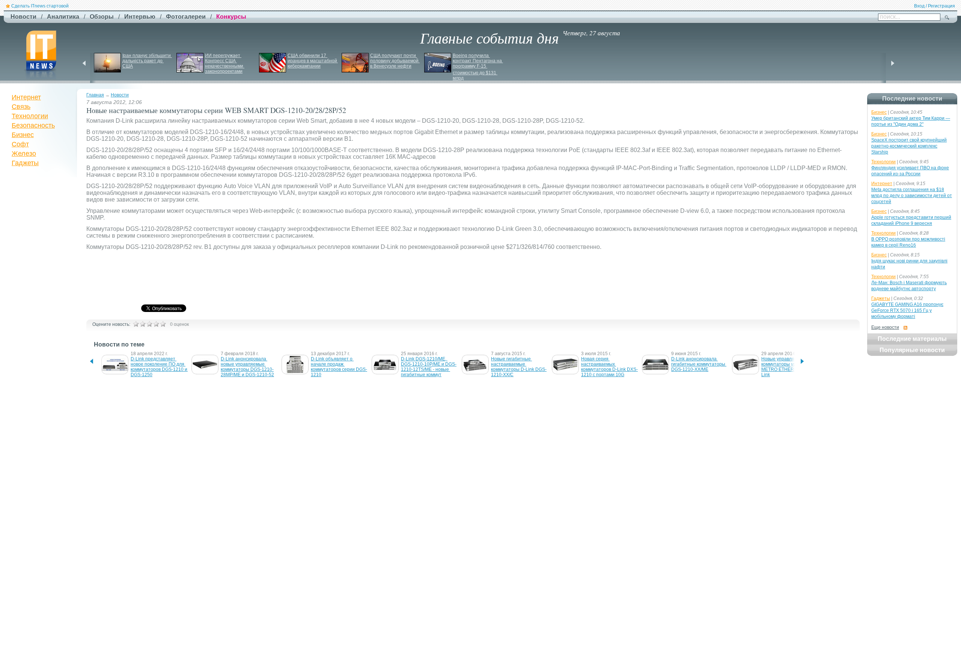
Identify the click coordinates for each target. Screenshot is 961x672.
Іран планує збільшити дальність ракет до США (147, 61)
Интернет (26, 97)
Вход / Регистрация (934, 6)
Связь (21, 106)
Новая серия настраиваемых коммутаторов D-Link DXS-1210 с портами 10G (609, 366)
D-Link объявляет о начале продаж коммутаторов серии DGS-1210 (339, 366)
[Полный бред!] (136, 324)
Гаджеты (25, 163)
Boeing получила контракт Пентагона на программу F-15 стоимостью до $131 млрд (478, 67)
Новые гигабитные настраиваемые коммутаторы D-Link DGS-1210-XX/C (519, 366)
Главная (95, 95)
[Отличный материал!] (163, 324)
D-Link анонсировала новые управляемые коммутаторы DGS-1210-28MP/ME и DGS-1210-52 (247, 366)
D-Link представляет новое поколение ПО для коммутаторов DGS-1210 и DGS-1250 (159, 366)
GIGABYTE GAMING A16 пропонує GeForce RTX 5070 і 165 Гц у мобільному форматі (907, 310)
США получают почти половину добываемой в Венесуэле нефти (395, 61)
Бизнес (23, 135)
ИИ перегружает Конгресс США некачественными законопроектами (224, 63)
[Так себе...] (149, 324)
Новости (120, 95)
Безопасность (33, 125)
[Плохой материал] (142, 324)
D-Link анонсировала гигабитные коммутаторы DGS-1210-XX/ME (698, 364)
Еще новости (885, 327)
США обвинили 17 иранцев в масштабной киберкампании (313, 61)
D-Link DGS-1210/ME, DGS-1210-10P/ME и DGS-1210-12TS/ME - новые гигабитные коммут (428, 366)
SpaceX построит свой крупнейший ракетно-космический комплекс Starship (909, 146)
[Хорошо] (156, 324)
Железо (24, 153)
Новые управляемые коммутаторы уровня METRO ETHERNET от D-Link (788, 366)
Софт (20, 144)
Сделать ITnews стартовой (40, 6)
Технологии (30, 116)
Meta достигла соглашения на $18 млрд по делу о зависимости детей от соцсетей (911, 195)
